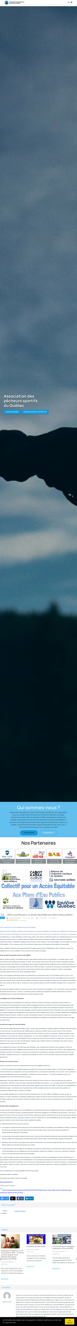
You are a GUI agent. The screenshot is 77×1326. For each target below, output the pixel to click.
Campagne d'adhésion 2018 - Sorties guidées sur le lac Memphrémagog (63, 1248)
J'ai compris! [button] (70, 1321)
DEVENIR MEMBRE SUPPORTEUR (35, 412)
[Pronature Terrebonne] (54, 856)
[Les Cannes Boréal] (7, 856)
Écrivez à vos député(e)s (11, 1247)
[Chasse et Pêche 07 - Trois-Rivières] (38, 856)
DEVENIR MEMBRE (12, 412)
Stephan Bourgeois (15, 918)
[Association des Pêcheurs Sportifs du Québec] (14, 2)
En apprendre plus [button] (9, 1322)
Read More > (5, 1267)
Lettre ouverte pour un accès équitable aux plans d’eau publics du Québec (38, 1248)
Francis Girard (31, 1253)
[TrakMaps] (23, 856)
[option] (23, 856)
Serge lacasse (7, 1302)
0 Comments (41, 1253)
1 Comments (43, 918)
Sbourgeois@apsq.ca (6, 1182)
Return (54, 918)
